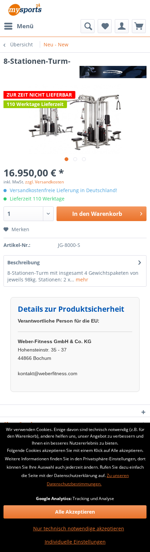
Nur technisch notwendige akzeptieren (78, 528)
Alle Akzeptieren (75, 511)
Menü (25, 26)
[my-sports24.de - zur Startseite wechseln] (24, 9)
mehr (81, 279)
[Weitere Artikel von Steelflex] (113, 72)
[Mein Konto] (122, 26)
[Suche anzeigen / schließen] (88, 26)
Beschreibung (23, 262)
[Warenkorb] (139, 26)
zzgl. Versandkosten (44, 182)
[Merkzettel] (105, 26)
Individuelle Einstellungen (75, 541)
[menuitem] (18, 26)
